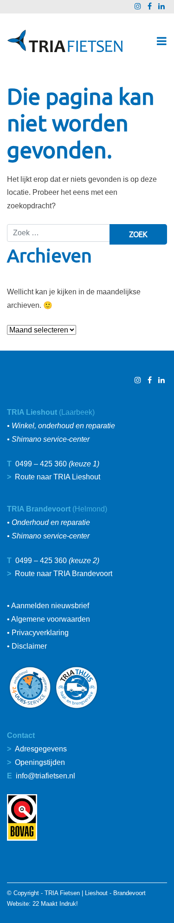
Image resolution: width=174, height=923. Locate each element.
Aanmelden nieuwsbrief (50, 606)
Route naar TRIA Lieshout (57, 477)
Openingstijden (40, 762)
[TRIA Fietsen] (65, 41)
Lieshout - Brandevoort (115, 893)
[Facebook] (149, 6)
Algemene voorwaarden (50, 619)
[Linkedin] (161, 6)
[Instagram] (137, 6)
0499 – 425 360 (41, 464)
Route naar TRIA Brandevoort (63, 574)
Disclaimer (29, 646)
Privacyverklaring (40, 633)
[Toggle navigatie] (161, 41)
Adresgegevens (41, 749)
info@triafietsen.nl (45, 776)
